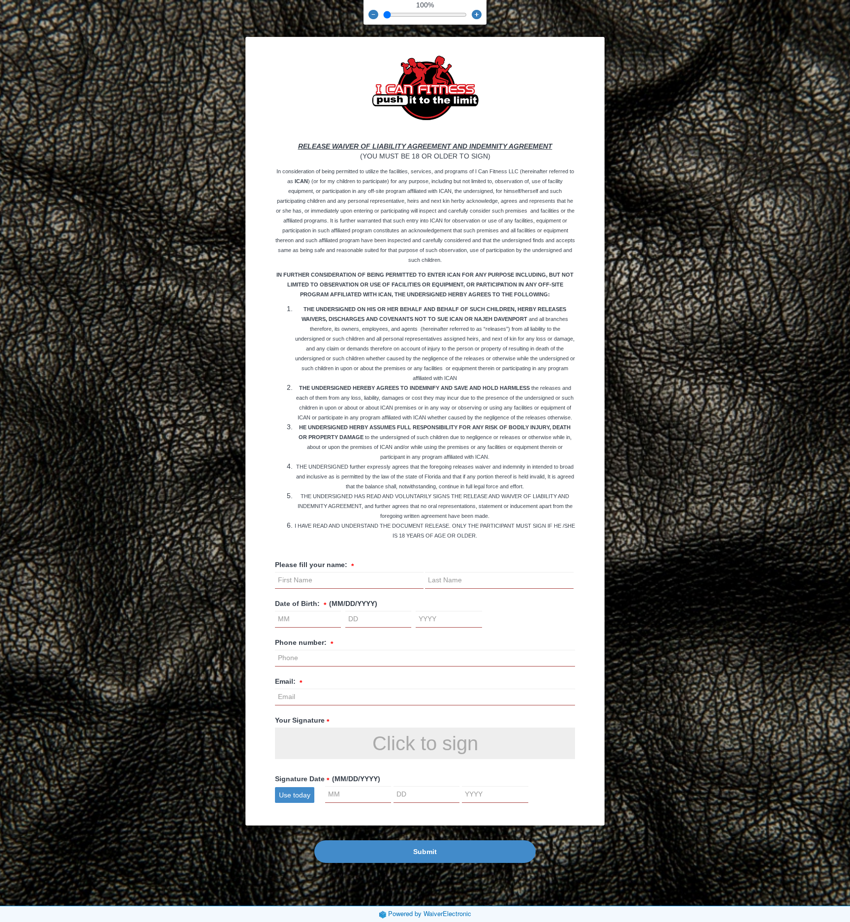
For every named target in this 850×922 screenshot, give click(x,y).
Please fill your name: (314, 565)
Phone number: (304, 642)
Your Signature (302, 720)
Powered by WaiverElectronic (429, 913)
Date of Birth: (326, 604)
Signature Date (327, 779)
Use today (294, 795)
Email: (288, 681)
